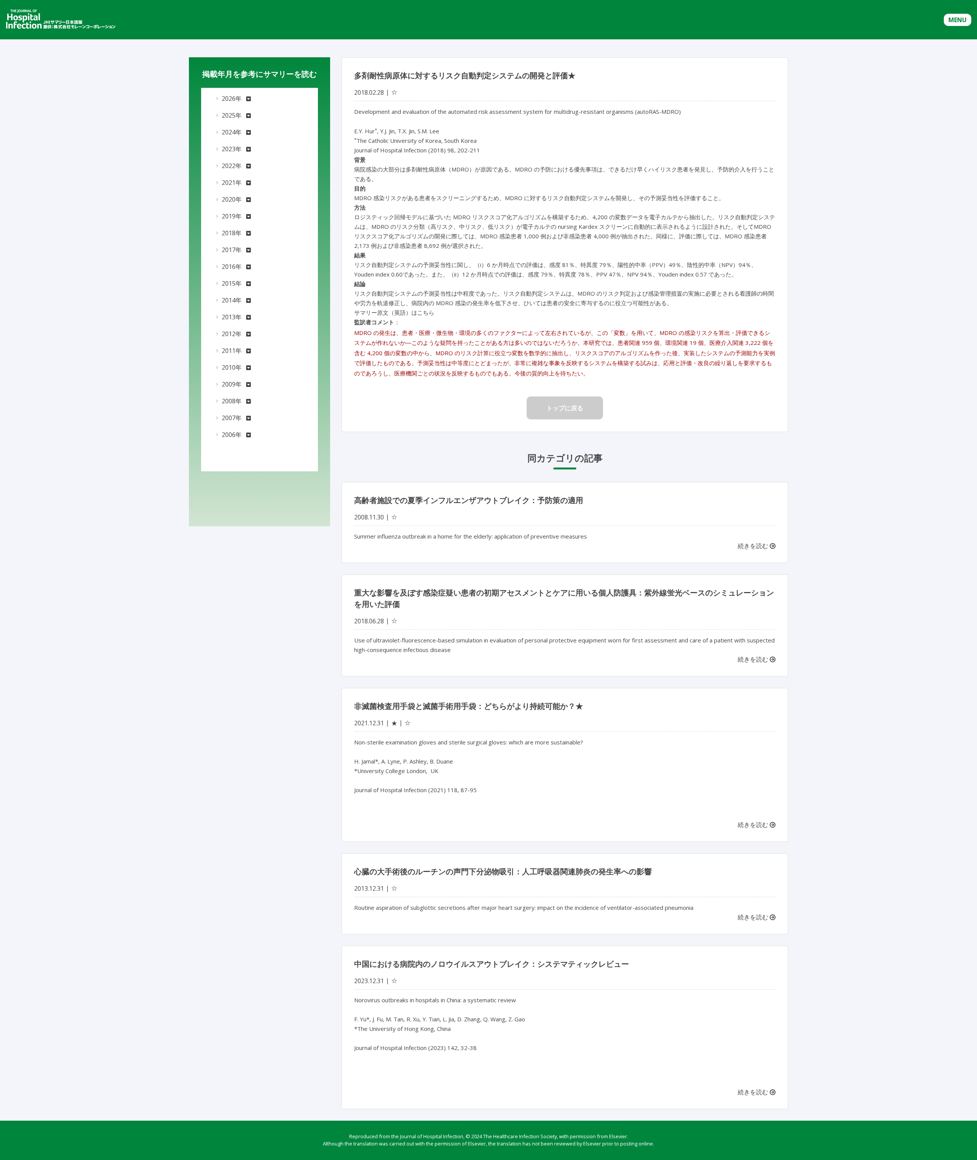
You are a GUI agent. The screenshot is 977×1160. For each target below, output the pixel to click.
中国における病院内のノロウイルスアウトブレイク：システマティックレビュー (491, 964)
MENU (957, 20)
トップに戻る (565, 408)
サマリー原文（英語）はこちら (394, 312)
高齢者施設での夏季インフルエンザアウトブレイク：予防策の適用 (468, 500)
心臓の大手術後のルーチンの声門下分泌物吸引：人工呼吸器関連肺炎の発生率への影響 (503, 871)
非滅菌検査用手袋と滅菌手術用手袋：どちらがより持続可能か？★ (468, 706)
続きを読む (754, 546)
